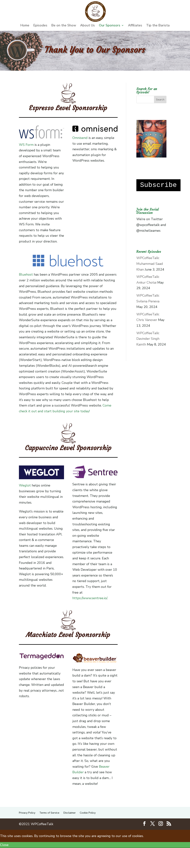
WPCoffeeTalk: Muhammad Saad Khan (149, 264)
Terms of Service (49, 813)
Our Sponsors (109, 26)
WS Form (26, 144)
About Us (87, 26)
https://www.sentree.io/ (89, 598)
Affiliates (135, 26)
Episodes (40, 26)
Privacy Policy (27, 813)
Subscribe (158, 185)
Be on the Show (63, 26)
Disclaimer (69, 813)
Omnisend (80, 138)
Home (24, 26)
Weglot (25, 485)
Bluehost (26, 274)
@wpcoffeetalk (148, 225)
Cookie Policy (88, 813)
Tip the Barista (158, 26)
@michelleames (148, 230)
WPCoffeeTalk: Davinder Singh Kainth (147, 339)
